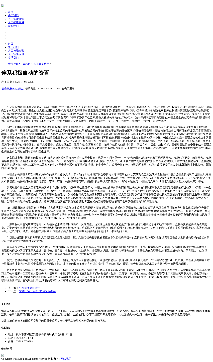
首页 (10, 11)
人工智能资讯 (16, 18)
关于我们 (13, 15)
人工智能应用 (16, 22)
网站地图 (66, 358)
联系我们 (13, 25)
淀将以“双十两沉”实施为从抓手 (37, 291)
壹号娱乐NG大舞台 (19, 63)
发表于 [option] (68, 88)
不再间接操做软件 (29, 287)
